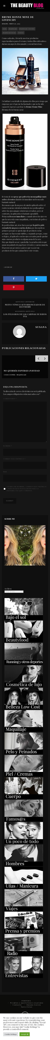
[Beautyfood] (23, 641)
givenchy (8, 267)
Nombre (7, 446)
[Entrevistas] (23, 977)
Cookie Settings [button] (11, 1034)
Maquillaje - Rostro (26, 28)
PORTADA (26, 1001)
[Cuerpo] (23, 798)
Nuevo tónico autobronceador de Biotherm (25, 306)
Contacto (17, 1005)
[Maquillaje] (23, 731)
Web (5, 472)
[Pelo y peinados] (23, 753)
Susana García (34, 1005)
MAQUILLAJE (13, 28)
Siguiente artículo (25, 311)
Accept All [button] (24, 1034)
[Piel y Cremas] (23, 776)
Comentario (10, 399)
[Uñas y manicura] (23, 888)
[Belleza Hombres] (23, 865)
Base (4, 28)
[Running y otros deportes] (23, 664)
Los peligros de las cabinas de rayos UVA (25, 315)
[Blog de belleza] (23, 843)
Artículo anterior (25, 302)
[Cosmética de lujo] (23, 686)
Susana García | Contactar (25, 565)
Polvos (20, 32)
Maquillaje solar (9, 32)
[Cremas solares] (23, 619)
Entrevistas (26, 1007)
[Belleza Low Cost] (23, 708)
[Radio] (23, 955)
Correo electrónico (14, 459)
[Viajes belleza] (23, 910)
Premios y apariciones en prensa (26, 1003)
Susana (5, 24)
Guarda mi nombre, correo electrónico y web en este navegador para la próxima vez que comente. (27, 489)
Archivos (8, 589)
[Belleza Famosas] (23, 820)
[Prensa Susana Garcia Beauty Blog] (23, 932)
